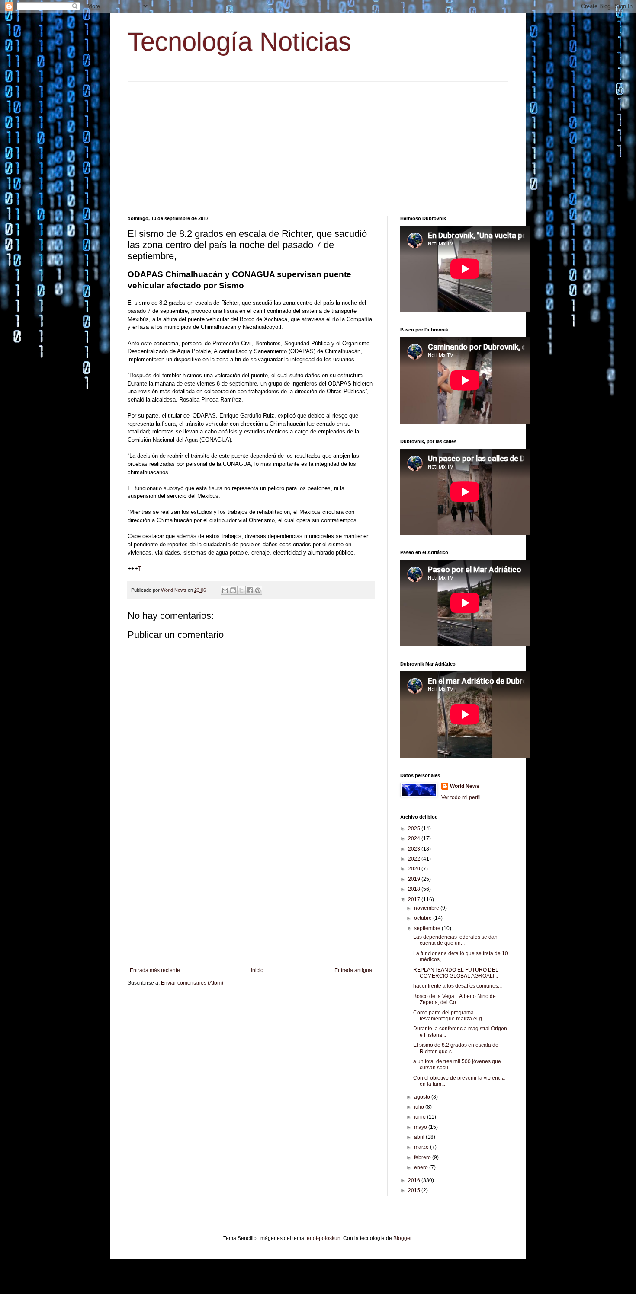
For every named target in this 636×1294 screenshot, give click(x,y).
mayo (421, 1127)
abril (420, 1137)
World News (464, 786)
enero (421, 1167)
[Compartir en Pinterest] (258, 590)
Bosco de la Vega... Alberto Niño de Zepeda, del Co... (454, 999)
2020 (414, 869)
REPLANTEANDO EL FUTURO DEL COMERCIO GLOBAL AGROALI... (455, 973)
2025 (414, 828)
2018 (414, 889)
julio (419, 1107)
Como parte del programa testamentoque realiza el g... (449, 1016)
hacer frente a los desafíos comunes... (457, 986)
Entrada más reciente (155, 970)
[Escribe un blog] (233, 590)
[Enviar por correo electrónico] (225, 590)
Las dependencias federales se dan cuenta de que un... (455, 940)
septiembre (428, 928)
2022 (414, 859)
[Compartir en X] (241, 590)
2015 (414, 1190)
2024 (414, 838)
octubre (423, 918)
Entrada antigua (353, 970)
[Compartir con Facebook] (249, 590)
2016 (414, 1180)
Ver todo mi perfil (461, 797)
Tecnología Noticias (239, 41)
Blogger (402, 1238)
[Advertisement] (318, 142)
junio (420, 1117)
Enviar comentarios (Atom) (192, 983)
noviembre (427, 908)
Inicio (257, 970)
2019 (414, 879)
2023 (414, 849)
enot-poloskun (323, 1238)
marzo (422, 1147)
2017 (414, 899)
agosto (422, 1097)
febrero (423, 1157)
